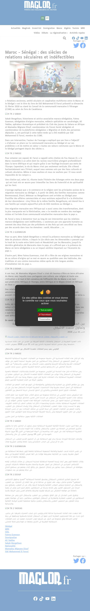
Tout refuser (46, 315)
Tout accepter (46, 310)
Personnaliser (45, 319)
